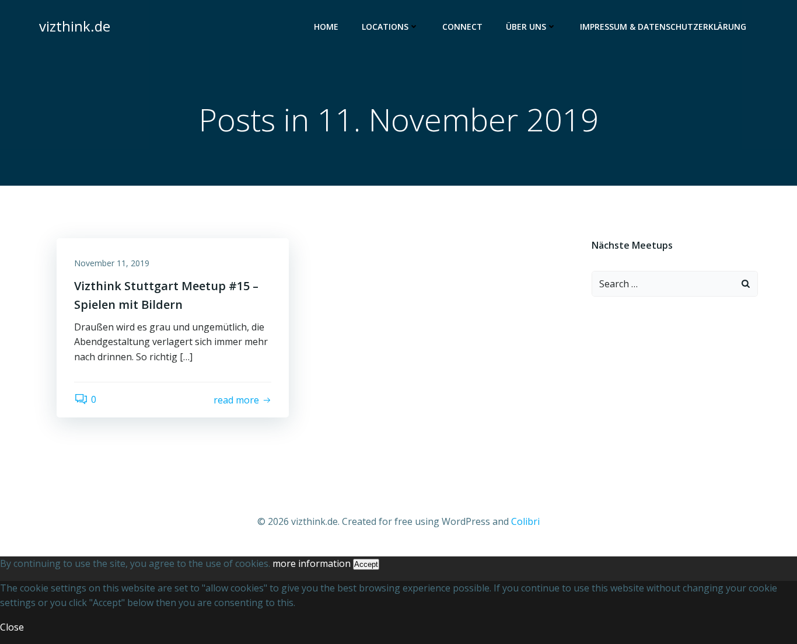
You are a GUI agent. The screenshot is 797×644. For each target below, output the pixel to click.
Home (326, 26)
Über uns (526, 26)
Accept (366, 564)
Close (12, 627)
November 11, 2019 (111, 263)
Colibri (525, 521)
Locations (385, 26)
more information (311, 563)
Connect (462, 26)
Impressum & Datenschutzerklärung (663, 26)
